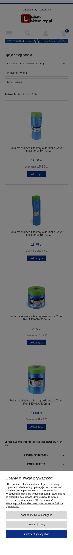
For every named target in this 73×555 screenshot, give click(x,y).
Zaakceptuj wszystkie (36, 533)
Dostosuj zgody (36, 524)
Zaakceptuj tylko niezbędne (36, 514)
